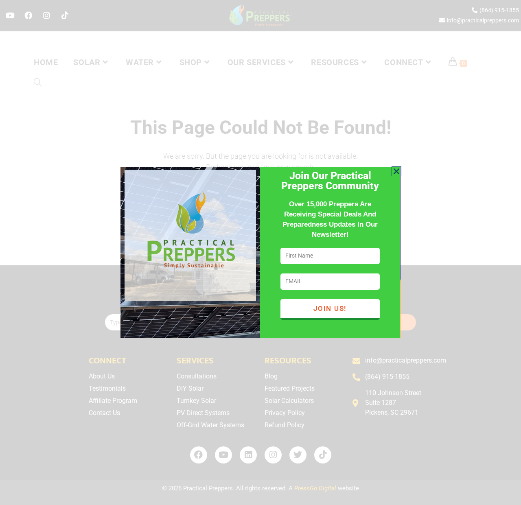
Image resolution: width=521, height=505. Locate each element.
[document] (260, 252)
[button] (396, 171)
